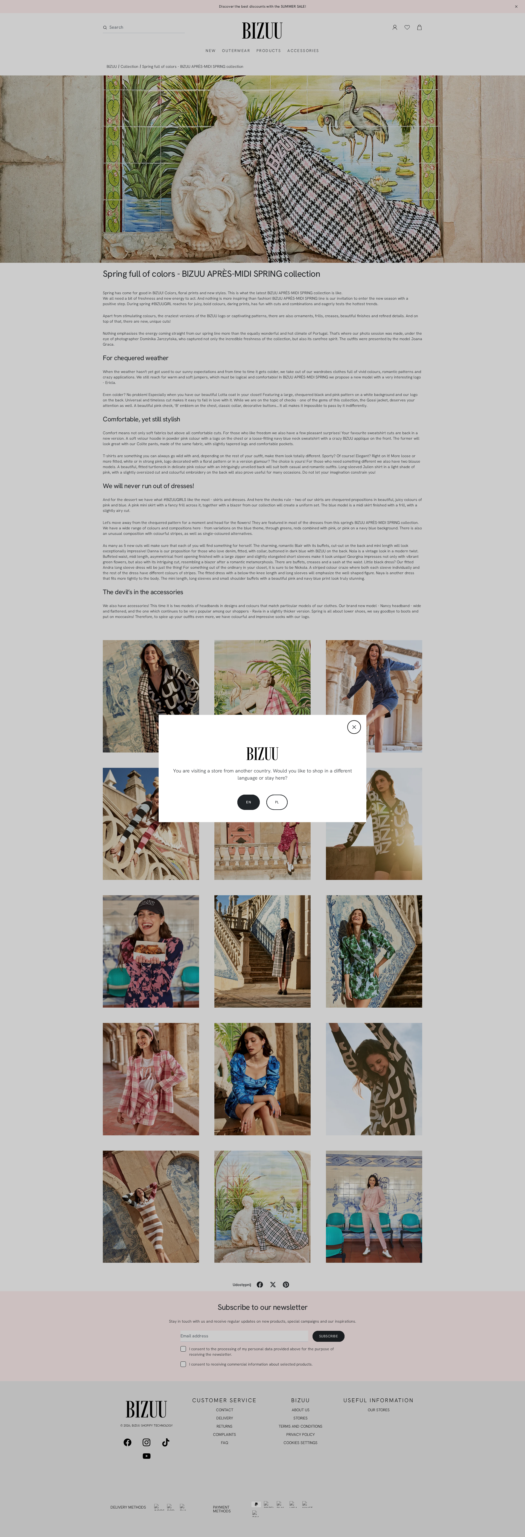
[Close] (354, 727)
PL (277, 802)
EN (248, 802)
